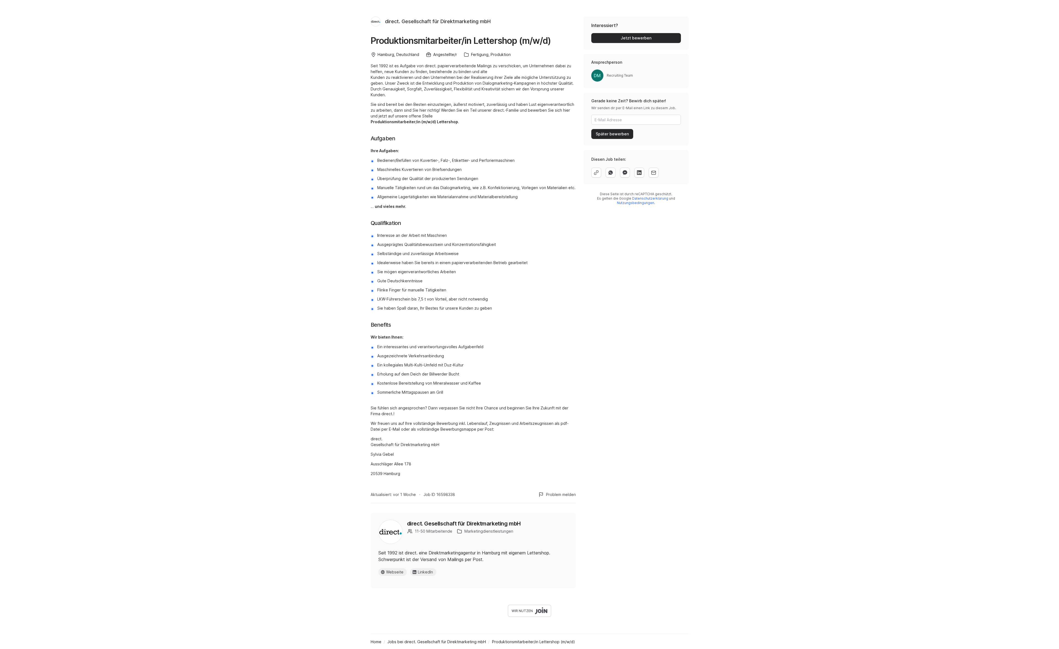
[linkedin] (639, 173)
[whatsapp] (611, 173)
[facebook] (625, 173)
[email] (654, 173)
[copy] (596, 173)
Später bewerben (612, 134)
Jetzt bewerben (636, 38)
